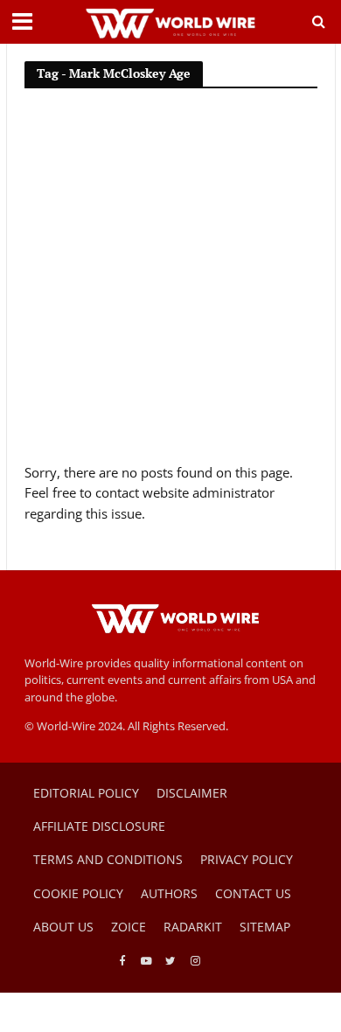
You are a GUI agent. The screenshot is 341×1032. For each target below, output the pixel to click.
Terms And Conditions (108, 859)
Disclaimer (192, 792)
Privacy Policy (246, 859)
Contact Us (253, 893)
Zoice (128, 926)
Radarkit (193, 926)
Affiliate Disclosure (99, 826)
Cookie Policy (78, 893)
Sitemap (265, 926)
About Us (63, 926)
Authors (169, 893)
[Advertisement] (170, 283)
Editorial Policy (86, 792)
